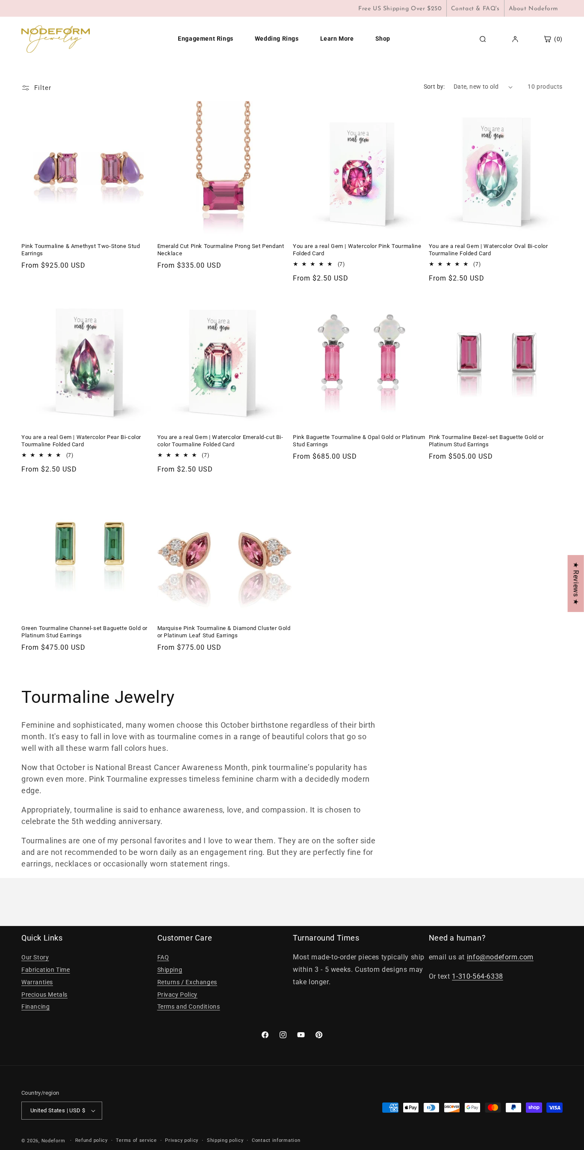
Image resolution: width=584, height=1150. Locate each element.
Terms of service (136, 1140)
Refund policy (91, 1140)
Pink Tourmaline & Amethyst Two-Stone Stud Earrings (80, 250)
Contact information (276, 1140)
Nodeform (53, 1141)
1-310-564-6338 (477, 976)
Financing (35, 1006)
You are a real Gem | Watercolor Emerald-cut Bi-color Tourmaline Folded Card (220, 441)
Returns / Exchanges (187, 982)
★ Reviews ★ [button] (576, 583)
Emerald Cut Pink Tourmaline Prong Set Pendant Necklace (220, 250)
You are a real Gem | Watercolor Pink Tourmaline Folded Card (357, 250)
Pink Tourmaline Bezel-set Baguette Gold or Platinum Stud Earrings (486, 441)
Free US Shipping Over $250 (400, 9)
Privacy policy (181, 1140)
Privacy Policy (177, 994)
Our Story (35, 957)
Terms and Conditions (188, 1006)
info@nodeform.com (500, 957)
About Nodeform (533, 9)
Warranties (37, 982)
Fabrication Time (45, 969)
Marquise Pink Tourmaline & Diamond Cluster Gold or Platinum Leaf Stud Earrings (224, 632)
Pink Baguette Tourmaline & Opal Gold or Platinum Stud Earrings (359, 441)
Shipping (170, 969)
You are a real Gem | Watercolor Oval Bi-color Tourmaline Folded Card (488, 250)
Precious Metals (44, 994)
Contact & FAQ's (475, 9)
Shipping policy (225, 1140)
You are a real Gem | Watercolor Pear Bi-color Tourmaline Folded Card (81, 441)
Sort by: (434, 86)
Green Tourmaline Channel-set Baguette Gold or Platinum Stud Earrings (84, 632)
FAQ (163, 957)
